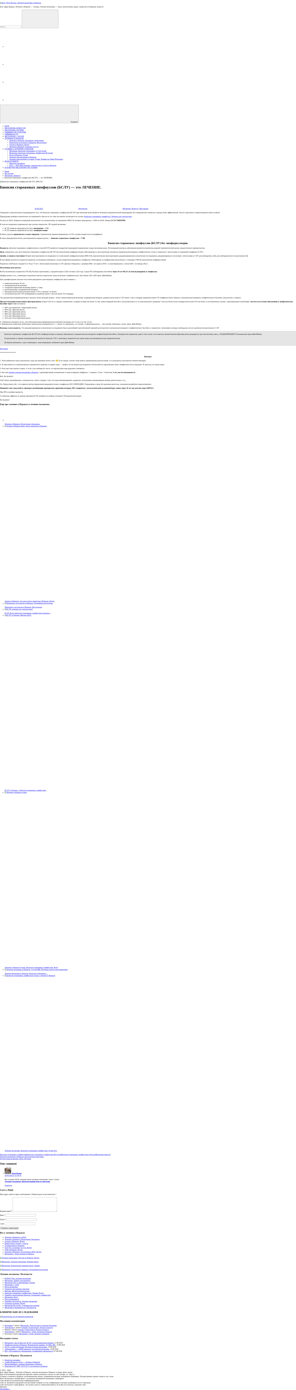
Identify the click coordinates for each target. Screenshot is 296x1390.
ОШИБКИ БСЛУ (11, 134)
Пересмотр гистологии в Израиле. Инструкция (27, 143)
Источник (4, 349)
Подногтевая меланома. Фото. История (15, 1319)
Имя (2, 1375)
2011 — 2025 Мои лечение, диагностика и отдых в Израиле (32, 165)
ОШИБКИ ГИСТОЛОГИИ (15, 132)
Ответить (8, 1345)
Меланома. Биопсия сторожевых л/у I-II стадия (27, 151)
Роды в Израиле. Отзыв (18, 155)
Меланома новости (103, 1314)
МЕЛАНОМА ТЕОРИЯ (14, 130)
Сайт (2, 1384)
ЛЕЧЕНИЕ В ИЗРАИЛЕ (14, 138)
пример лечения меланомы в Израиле (23, 372)
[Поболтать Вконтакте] (22, 82)
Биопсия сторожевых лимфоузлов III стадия (44, 1314)
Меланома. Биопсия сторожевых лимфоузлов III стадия (31, 153)
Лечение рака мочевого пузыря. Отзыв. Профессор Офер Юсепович (36, 159)
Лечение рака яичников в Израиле (22, 157)
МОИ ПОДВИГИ (11, 161)
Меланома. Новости (130, 209)
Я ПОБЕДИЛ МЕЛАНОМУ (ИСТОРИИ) (21, 167)
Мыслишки (143, 209)
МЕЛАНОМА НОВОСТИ (15, 128)
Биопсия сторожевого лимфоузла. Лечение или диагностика (108, 216)
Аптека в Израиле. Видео (19, 145)
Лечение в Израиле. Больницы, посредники (26, 140)
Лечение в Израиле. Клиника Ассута (23, 147)
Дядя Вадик (82, 209)
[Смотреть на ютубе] (22, 64)
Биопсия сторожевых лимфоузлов (13, 1314)
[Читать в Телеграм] (22, 100)
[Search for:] (11, 27)
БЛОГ (7, 126)
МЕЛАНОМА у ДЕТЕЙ (14, 136)
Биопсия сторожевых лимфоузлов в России (78, 1314)
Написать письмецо (17, 163)
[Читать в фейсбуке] (22, 47)
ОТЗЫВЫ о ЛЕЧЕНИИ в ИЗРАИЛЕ (19, 149)
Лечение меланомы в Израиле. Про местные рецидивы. (22, 1316)
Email (3, 1379)
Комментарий (6, 1371)
